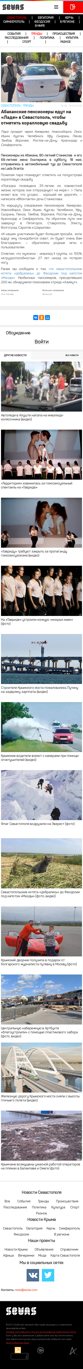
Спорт (26, 42)
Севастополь (16, 17)
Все (7, 1201)
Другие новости (15, 355)
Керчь (69, 17)
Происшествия (64, 34)
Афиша (8, 1255)
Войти (42, 342)
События (14, 34)
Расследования (16, 38)
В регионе (67, 21)
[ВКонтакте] (35, 317)
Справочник (69, 1249)
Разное (65, 42)
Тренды (36, 34)
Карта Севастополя (65, 1255)
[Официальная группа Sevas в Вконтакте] (33, 1275)
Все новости (72, 355)
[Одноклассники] (41, 317)
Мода (42, 1255)
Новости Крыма (16, 1249)
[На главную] (12, 7)
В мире (40, 26)
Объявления (44, 1249)
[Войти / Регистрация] (73, 7)
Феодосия (42, 21)
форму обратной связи (17, 1343)
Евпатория (46, 17)
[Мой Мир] (47, 317)
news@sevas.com (26, 1290)
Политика (47, 38)
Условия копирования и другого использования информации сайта (41, 1332)
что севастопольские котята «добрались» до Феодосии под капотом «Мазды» (41, 274)
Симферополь (13, 21)
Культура (72, 38)
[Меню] (31, 7)
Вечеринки (26, 1255)
